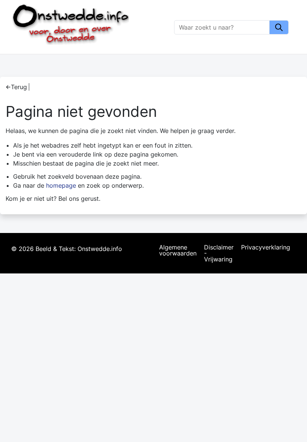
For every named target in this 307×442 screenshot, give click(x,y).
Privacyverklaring (265, 247)
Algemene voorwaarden (178, 250)
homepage (61, 185)
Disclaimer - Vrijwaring (219, 253)
